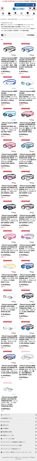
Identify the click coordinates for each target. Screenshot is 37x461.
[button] (2, 9)
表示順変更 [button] (31, 35)
